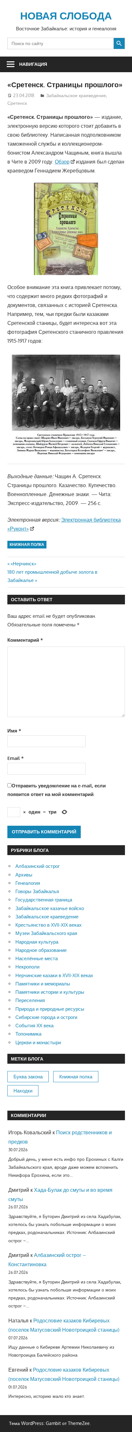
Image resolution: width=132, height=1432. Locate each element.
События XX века (34, 1025)
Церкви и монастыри (38, 1042)
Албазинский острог (37, 866)
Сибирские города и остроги (46, 1017)
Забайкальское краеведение (76, 95)
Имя (14, 731)
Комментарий (25, 640)
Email (15, 758)
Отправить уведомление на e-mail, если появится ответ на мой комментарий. (56, 790)
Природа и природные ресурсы (49, 1009)
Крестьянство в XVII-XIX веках (48, 925)
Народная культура (36, 942)
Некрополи (27, 967)
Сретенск (17, 103)
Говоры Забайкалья (37, 891)
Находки (22, 1091)
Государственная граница (43, 900)
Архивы (23, 875)
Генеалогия (27, 883)
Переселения (30, 1000)
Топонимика (28, 1034)
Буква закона (28, 1077)
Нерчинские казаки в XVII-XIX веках (54, 975)
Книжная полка (27, 544)
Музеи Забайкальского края (46, 933)
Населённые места (36, 958)
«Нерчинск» (23, 564)
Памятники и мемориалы (42, 984)
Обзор (62, 161)
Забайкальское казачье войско (49, 908)
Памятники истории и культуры (49, 992)
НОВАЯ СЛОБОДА (66, 15)
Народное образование (41, 950)
